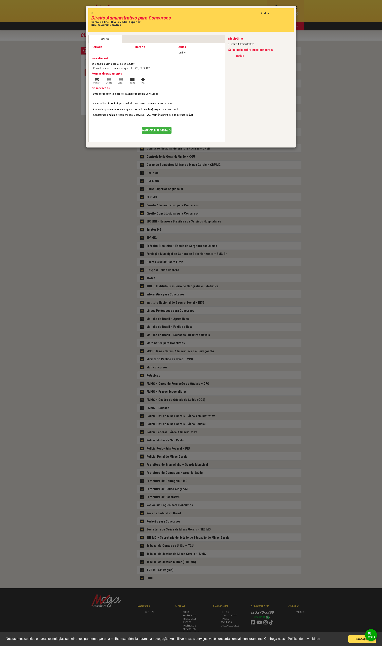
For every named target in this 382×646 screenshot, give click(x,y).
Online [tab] (105, 39)
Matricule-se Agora (155, 130)
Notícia (240, 55)
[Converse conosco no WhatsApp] (371, 635)
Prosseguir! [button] (362, 638)
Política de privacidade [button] (304, 638)
